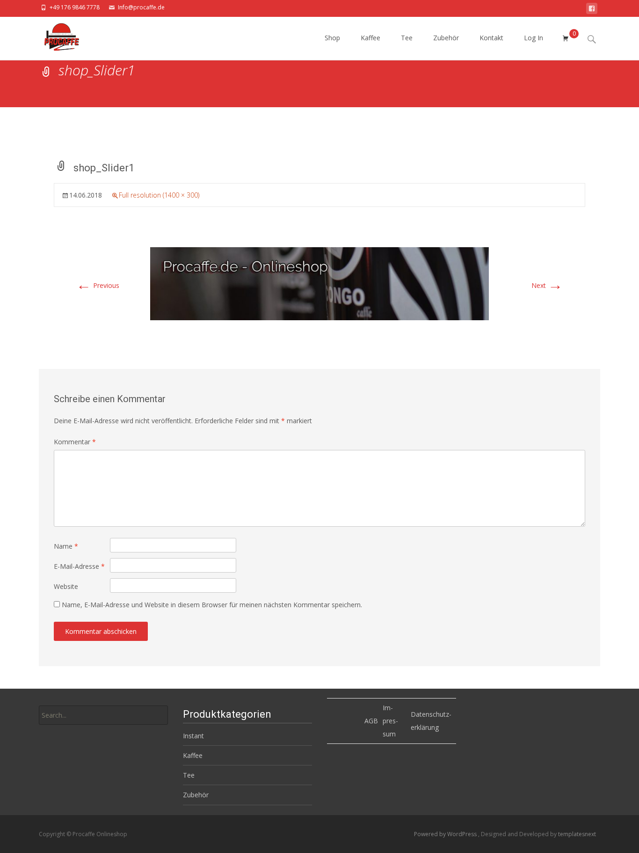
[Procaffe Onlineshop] (53, 35)
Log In (533, 37)
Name (66, 546)
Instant (193, 735)
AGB (371, 720)
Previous (97, 285)
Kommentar (75, 441)
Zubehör (446, 37)
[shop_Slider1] (319, 283)
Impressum (390, 720)
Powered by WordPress (446, 834)
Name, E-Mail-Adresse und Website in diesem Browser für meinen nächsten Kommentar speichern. (212, 604)
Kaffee (370, 37)
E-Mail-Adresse (79, 566)
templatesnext (577, 834)
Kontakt (491, 37)
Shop (332, 37)
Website (66, 586)
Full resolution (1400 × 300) (159, 195)
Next (547, 285)
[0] (565, 38)
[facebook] (591, 10)
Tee (407, 37)
